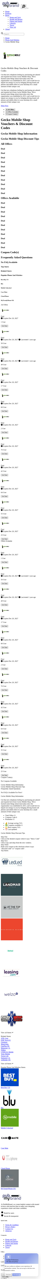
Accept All (16, 1275)
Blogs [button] (7, 15)
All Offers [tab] (10, 109)
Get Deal (4, 326)
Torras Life (5, 1056)
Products (8, 13)
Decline (8, 1275)
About (7, 29)
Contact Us (9, 1229)
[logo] (11, 8)
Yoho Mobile (5, 1054)
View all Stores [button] (6, 1033)
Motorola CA (5, 1048)
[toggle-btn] (27, 8)
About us (8, 1231)
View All (13, 27)
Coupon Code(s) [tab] (11, 114)
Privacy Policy (10, 1227)
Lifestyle (13, 23)
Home (7, 11)
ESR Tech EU (6, 1040)
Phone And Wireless (12, 40)
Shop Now (4, 106)
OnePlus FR (5, 1046)
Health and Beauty (16, 19)
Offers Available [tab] (12, 112)
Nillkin (3, 1050)
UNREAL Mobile (7, 1052)
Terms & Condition (12, 1225)
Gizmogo (4, 1042)
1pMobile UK (6, 1060)
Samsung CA (5, 1058)
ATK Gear (4, 1038)
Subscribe (5, 1277)
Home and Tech (15, 17)
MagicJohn (5, 1044)
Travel (12, 25)
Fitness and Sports (16, 21)
